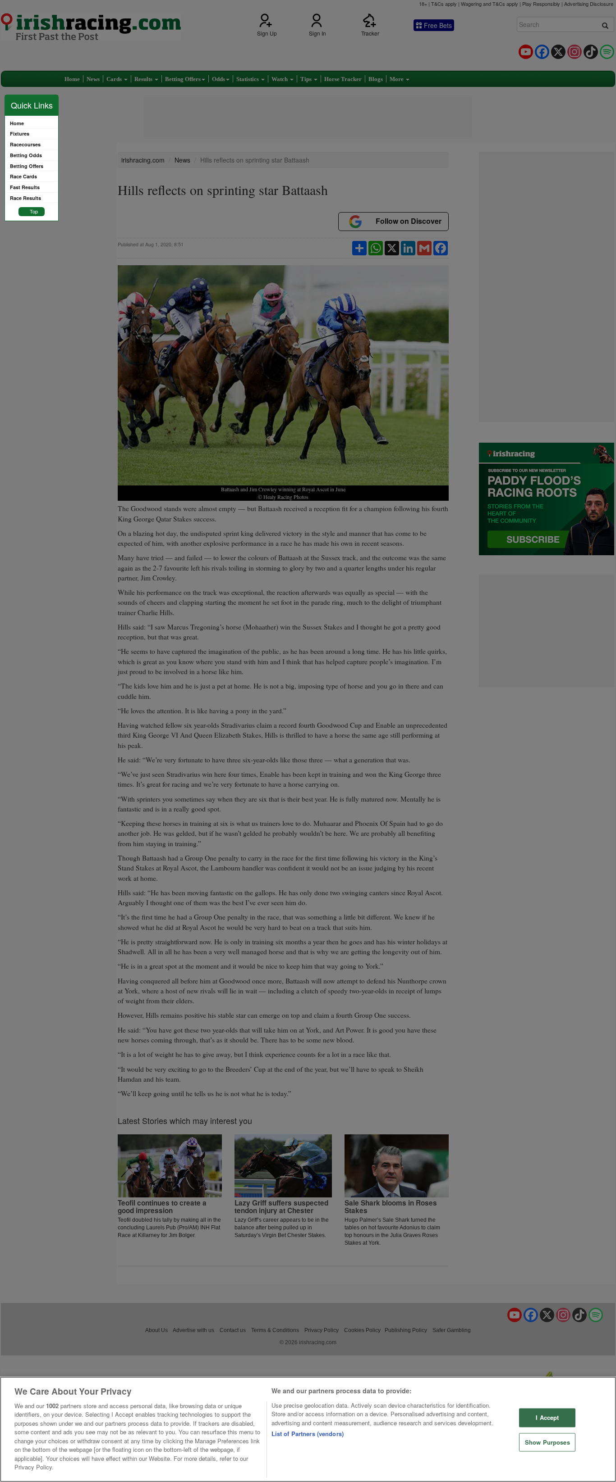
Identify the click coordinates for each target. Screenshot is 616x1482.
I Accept (547, 1417)
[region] (308, 1429)
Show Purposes (547, 1442)
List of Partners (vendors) (307, 1433)
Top (34, 211)
